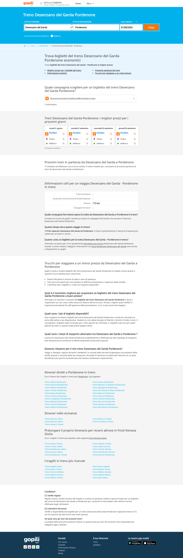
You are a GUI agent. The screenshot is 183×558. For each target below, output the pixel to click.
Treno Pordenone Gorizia (103, 452)
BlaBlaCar (57, 36)
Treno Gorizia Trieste (101, 443)
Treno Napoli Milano (101, 474)
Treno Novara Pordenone (103, 404)
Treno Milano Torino (54, 477)
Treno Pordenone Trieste (56, 454)
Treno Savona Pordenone (103, 398)
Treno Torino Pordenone (55, 404)
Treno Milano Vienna (54, 474)
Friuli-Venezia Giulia (98, 438)
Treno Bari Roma (99, 477)
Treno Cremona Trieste (102, 421)
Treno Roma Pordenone (55, 393)
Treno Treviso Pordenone (56, 396)
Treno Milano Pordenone (56, 387)
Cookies (61, 550)
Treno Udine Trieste (53, 443)
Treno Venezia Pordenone (56, 384)
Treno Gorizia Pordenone (103, 454)
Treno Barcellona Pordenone (105, 407)
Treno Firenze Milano (54, 472)
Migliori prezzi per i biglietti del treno (64, 70)
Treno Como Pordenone (103, 382)
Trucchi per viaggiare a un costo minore (113, 73)
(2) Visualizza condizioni (52, 148)
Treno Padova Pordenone (56, 401)
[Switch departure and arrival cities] (71, 27)
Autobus (97, 545)
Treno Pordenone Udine (55, 449)
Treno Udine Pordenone (55, 382)
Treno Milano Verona (101, 472)
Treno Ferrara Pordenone (103, 401)
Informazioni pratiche (57, 73)
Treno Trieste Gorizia (101, 449)
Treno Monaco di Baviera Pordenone (108, 384)
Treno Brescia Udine (54, 421)
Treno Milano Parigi (101, 469)
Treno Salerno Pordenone (56, 407)
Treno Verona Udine (54, 419)
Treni (33, 46)
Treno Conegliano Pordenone (58, 398)
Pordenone (83, 376)
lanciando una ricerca (93, 243)
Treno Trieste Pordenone (56, 390)
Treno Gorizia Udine (54, 452)
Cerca (151, 27)
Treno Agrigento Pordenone (104, 387)
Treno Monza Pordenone (103, 393)
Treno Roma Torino (53, 469)
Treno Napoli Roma (53, 466)
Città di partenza (31, 22)
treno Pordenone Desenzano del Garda (108, 246)
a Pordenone (43, 46)
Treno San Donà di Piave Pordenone (108, 390)
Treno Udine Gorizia (101, 446)
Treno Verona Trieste (54, 424)
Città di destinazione (82, 22)
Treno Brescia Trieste (101, 419)
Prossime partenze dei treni (107, 70)
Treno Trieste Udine (53, 446)
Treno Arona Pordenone (103, 396)
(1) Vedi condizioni (51, 104)
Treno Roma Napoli (101, 466)
